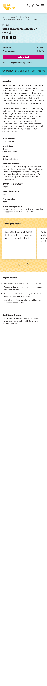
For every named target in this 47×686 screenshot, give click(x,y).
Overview (7, 71)
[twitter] (11, 37)
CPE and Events (8, 17)
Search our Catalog (23, 17)
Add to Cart (23, 57)
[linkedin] (7, 37)
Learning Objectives (25, 71)
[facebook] (3, 37)
